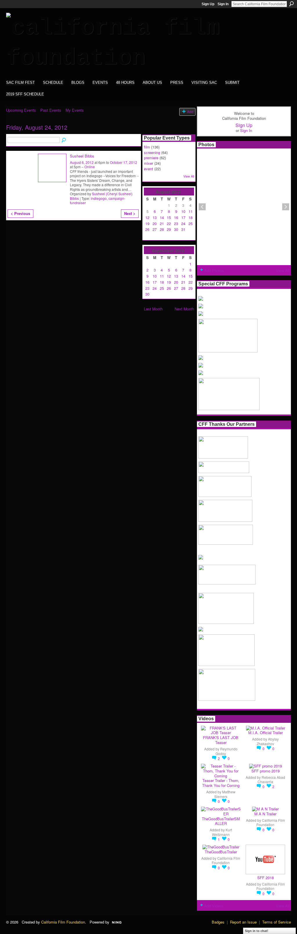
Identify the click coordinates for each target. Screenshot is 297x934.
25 (191, 223)
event (148, 168)
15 (169, 217)
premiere (151, 157)
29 (169, 229)
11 (191, 211)
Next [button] (285, 206)
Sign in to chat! (256, 931)
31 (183, 229)
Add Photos (214, 270)
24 (183, 223)
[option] (244, 207)
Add (190, 111)
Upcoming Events (21, 110)
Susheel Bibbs (82, 156)
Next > (129, 213)
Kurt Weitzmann (222, 832)
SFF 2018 (265, 877)
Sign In (223, 4)
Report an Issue (243, 922)
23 (176, 223)
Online (89, 166)
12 (147, 217)
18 (191, 217)
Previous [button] (202, 206)
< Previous (20, 213)
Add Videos (214, 905)
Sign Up (208, 4)
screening (152, 152)
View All (188, 176)
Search (291, 3)
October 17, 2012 (123, 162)
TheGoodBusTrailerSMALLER (221, 821)
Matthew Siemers (225, 794)
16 (176, 217)
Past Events (50, 110)
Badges (218, 922)
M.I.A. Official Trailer (265, 732)
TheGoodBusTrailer (221, 852)
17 (183, 217)
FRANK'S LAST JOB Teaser (220, 740)
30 (176, 229)
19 (147, 223)
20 (155, 223)
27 (155, 229)
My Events (75, 110)
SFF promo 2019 (265, 771)
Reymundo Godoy (226, 751)
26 (147, 229)
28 (162, 229)
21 (162, 223)
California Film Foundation (270, 822)
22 (169, 223)
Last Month (153, 309)
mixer (148, 163)
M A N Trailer (265, 814)
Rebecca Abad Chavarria (271, 779)
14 (162, 217)
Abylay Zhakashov (268, 741)
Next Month (184, 309)
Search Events (64, 140)
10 (183, 211)
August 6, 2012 (82, 162)
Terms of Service (276, 922)
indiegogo (99, 198)
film (147, 147)
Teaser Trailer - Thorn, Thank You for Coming (221, 783)
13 (155, 217)
